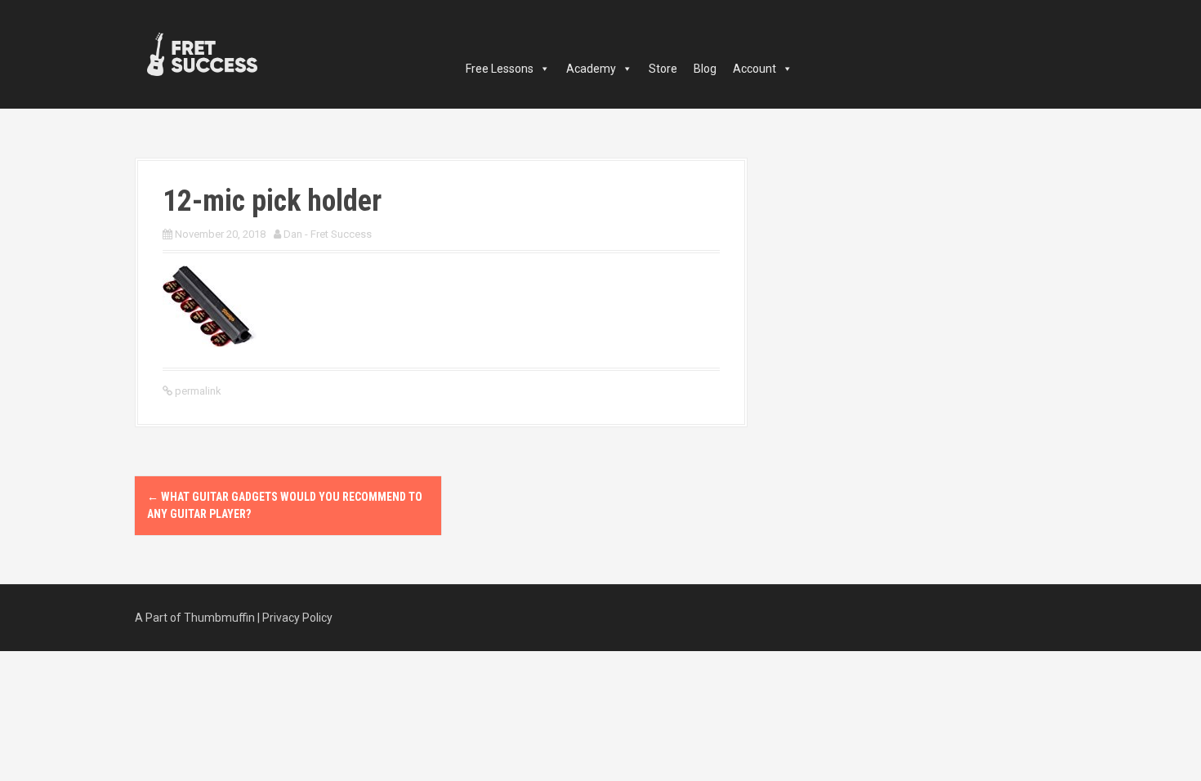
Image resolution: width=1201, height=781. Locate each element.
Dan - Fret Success (328, 234)
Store (663, 68)
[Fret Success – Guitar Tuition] (202, 53)
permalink (196, 391)
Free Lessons (500, 68)
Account (754, 68)
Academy (591, 68)
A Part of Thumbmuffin (195, 617)
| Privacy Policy (295, 617)
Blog (705, 68)
